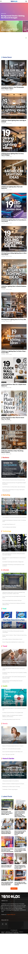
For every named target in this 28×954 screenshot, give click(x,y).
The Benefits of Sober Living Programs (10, 789)
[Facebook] (2, 924)
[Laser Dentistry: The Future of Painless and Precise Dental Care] (14, 697)
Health (2, 27)
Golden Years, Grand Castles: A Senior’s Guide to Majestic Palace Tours (13, 662)
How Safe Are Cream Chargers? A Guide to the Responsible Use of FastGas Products (13, 547)
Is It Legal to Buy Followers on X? (8, 524)
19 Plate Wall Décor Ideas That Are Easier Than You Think (12, 418)
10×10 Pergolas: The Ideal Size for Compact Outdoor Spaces (11, 586)
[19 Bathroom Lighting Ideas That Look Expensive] (14, 172)
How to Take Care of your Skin (8, 754)
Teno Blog (3, 90)
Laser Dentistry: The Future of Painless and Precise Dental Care (13, 702)
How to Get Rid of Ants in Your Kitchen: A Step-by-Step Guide (20, 850)
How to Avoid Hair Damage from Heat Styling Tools (12, 751)
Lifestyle (25, 27)
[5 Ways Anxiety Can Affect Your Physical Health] (11, 26)
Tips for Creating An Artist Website (9, 527)
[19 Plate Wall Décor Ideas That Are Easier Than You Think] (14, 403)
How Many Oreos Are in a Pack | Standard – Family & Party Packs (11, 624)
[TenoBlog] (14, 1)
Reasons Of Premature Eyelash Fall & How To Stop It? (12, 745)
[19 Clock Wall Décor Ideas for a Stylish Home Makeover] (14, 370)
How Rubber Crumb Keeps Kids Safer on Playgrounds (12, 561)
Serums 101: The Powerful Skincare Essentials (11, 748)
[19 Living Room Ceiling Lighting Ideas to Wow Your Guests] (14, 239)
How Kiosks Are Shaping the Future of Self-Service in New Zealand (7, 850)
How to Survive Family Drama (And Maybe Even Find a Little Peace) (20, 832)
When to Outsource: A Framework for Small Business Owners (13, 473)
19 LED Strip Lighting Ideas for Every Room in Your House (13, 220)
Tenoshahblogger (5, 588)
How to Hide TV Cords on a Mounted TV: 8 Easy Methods (20, 883)
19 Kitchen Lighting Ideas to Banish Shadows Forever (13, 287)
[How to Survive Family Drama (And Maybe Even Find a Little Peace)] (21, 823)
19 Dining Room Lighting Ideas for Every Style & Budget (12, 154)
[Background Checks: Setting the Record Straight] (14, 12)
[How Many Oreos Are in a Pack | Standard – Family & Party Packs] (14, 620)
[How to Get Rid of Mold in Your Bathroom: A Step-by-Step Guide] (7, 875)
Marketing (3, 13)
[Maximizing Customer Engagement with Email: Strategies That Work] (14, 506)
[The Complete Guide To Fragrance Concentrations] (14, 735)
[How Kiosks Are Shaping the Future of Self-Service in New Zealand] (7, 841)
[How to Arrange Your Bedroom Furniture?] (7, 858)
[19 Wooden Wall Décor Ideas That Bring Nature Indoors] (14, 436)
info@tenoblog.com (11, 914)
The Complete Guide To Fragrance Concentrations (11, 739)
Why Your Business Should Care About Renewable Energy (13, 479)
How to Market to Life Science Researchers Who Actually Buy (14, 517)
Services (3, 846)
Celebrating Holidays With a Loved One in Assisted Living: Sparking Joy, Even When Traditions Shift (20, 814)
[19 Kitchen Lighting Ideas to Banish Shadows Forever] (14, 272)
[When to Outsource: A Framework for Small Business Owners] (14, 469)
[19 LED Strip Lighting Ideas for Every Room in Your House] (14, 205)
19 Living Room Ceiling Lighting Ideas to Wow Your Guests (14, 253)
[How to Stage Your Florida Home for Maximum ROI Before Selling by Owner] (14, 770)
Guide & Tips (4, 828)
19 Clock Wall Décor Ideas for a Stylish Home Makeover (13, 385)
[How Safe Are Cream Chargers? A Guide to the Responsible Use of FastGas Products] (14, 542)
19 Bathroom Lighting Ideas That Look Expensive (11, 187)
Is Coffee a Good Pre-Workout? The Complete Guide (12, 712)
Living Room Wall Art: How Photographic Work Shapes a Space (12, 87)
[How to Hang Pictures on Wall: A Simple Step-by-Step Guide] (21, 858)
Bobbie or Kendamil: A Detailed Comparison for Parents (13, 783)
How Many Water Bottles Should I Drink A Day (11, 719)
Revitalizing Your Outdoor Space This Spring (11, 786)
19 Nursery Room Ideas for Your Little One (10, 780)
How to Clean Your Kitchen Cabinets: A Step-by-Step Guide (6, 832)
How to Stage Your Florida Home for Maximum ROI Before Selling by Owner (13, 774)
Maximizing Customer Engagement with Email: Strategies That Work (13, 511)
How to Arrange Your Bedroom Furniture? (6, 866)
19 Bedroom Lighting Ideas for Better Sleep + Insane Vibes (13, 351)
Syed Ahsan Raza (5, 742)
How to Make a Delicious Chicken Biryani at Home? (12, 639)
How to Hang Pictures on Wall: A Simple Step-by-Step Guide (20, 867)
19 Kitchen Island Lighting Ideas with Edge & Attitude (13, 121)
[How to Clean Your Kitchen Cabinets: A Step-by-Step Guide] (7, 823)
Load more (13, 888)
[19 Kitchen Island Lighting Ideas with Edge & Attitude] (14, 106)
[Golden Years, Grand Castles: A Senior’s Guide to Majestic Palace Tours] (14, 657)
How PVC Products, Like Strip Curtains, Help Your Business (13, 486)
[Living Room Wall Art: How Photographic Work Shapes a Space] (14, 73)
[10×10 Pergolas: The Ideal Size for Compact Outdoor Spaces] (14, 581)
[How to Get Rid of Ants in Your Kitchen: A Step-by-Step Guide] (21, 841)
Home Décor (4, 118)
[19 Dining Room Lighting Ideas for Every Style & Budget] (14, 139)
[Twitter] (6, 924)
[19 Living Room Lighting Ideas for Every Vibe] (14, 305)
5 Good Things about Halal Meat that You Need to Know (13, 642)
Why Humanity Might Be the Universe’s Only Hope (11, 600)
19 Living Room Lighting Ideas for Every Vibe (13, 319)
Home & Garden (4, 809)
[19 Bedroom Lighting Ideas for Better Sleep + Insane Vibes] (14, 337)
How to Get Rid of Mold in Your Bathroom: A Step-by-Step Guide (7, 883)
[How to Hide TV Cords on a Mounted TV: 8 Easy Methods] (21, 875)
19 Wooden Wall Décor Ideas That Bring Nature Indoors (12, 451)
